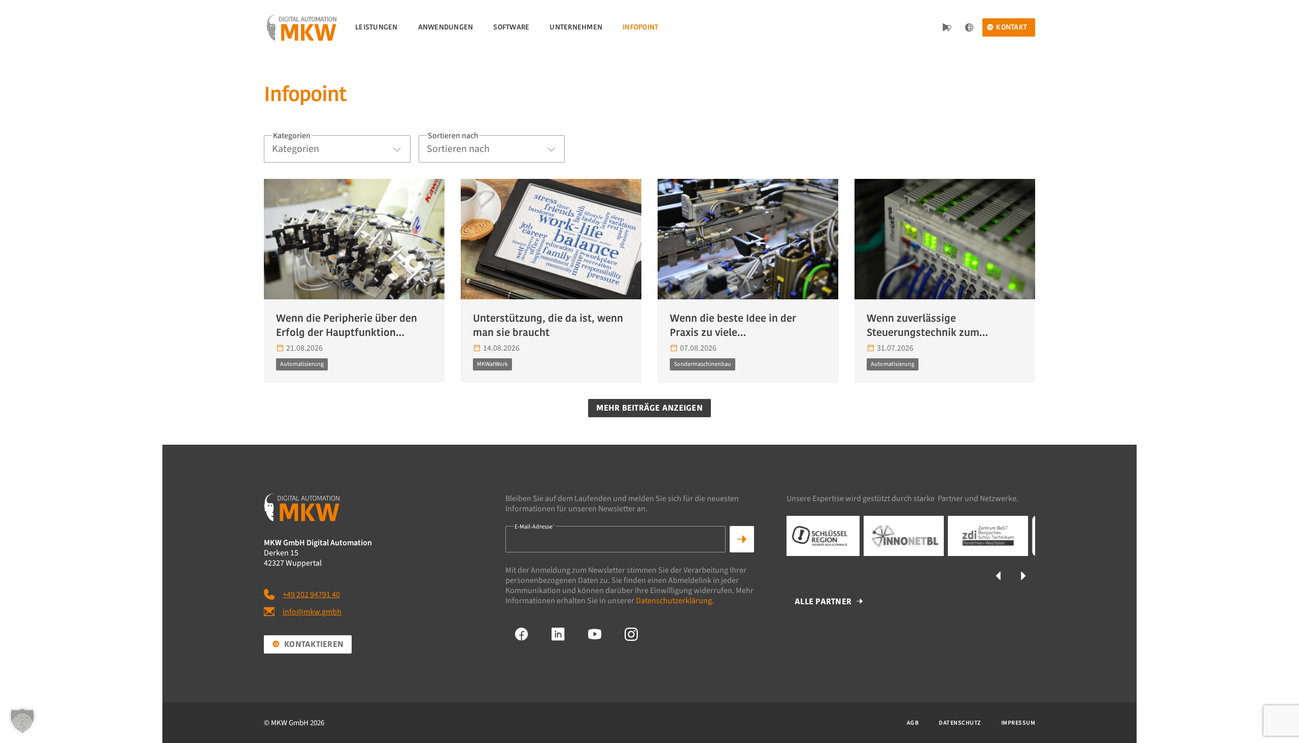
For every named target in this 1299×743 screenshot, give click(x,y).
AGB (913, 723)
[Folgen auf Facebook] (521, 634)
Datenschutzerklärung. (675, 600)
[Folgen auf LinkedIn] (558, 634)
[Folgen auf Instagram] (631, 634)
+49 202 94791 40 (311, 594)
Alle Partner (823, 601)
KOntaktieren (314, 644)
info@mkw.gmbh (312, 611)
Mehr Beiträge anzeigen (649, 408)
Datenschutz (960, 723)
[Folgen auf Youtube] (594, 634)
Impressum (1018, 723)
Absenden (742, 539)
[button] (998, 576)
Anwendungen (445, 27)
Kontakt (1011, 27)
